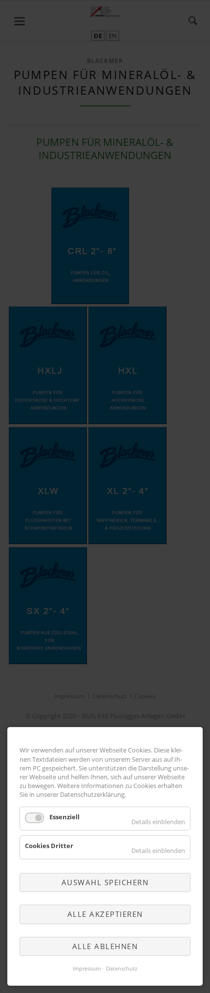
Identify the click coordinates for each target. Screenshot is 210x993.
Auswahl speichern (105, 882)
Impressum (87, 968)
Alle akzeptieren (105, 914)
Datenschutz (121, 968)
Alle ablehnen (105, 946)
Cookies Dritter (49, 845)
